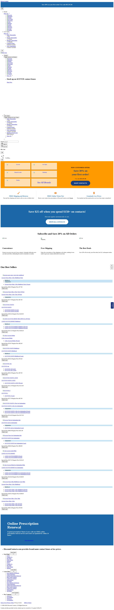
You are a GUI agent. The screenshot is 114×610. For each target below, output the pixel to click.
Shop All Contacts (57, 222)
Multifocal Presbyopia (12, 132)
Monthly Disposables (12, 124)
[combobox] (11, 141)
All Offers (9, 581)
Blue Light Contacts (12, 577)
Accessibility (10, 597)
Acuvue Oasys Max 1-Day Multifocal (11, 484)
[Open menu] (2, 8)
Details (71, 198)
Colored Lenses (11, 127)
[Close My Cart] (2, 152)
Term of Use (4, 602)
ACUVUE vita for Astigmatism (9, 422)
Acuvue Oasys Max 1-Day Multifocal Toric (12, 277)
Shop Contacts (80, 183)
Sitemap (9, 561)
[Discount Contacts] (4, 52)
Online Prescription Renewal (14, 576)
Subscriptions (10, 580)
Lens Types (7, 115)
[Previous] (111, 265)
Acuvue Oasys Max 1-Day (8, 501)
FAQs (8, 555)
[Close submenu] (4, 114)
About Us (9, 596)
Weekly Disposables (12, 121)
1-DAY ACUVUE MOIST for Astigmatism (12, 467)
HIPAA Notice (27, 602)
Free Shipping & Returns (13, 573)
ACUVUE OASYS (6, 307)
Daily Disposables (11, 119)
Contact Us (9, 557)
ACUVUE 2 (5, 393)
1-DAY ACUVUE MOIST (8, 453)
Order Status (10, 560)
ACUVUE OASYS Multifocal (9, 351)
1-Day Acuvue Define (7, 338)
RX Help (9, 558)
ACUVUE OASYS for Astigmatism (10, 438)
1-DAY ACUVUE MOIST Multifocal (11, 321)
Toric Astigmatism (11, 130)
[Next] (111, 268)
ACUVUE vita (5, 366)
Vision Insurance (11, 574)
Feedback (112, 305)
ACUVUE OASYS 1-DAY (8, 380)
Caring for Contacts (11, 578)
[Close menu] (2, 50)
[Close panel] (2, 160)
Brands (6, 55)
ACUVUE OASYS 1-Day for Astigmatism (12, 406)
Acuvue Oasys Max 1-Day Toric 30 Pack (12, 294)
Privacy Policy (10, 602)
